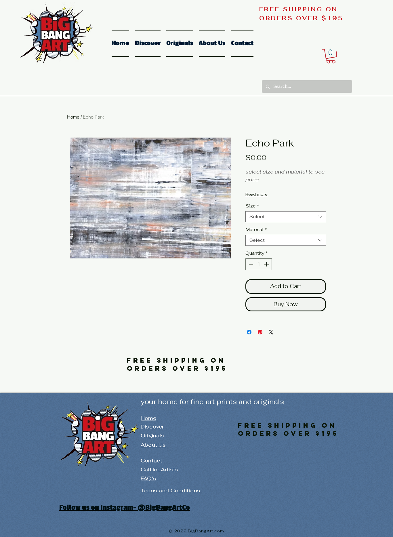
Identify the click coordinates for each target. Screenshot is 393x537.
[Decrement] (250, 264)
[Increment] (267, 264)
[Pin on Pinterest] (260, 332)
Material (256, 230)
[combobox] (285, 216)
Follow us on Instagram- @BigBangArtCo (124, 507)
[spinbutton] (258, 264)
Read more (256, 194)
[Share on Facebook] (249, 332)
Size (252, 206)
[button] (330, 56)
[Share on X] (271, 332)
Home (73, 117)
